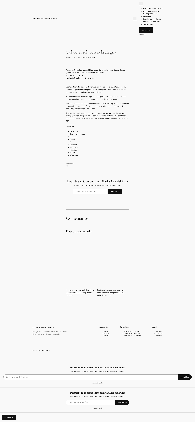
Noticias (92, 57)
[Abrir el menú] (135, 18)
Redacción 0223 (76, 75)
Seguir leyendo (97, 383)
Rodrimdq (84, 57)
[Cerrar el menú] (141, 3)
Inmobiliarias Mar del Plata (44, 18)
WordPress (46, 350)
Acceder (142, 34)
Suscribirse (146, 30)
